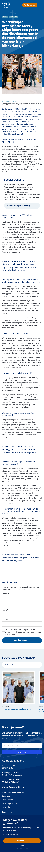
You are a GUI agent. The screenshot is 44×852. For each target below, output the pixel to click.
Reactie (5, 594)
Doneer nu (31, 5)
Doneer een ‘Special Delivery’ (18, 206)
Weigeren (22, 845)
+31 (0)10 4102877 (12, 772)
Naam (5, 610)
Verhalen (14, 101)
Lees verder (17, 691)
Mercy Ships (6, 101)
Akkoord (20, 841)
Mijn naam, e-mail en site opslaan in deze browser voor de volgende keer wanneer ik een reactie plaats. (23, 632)
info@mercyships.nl (15, 775)
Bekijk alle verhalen (13, 665)
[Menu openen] (40, 5)
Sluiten (16, 834)
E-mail (5, 620)
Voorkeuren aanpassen (22, 848)
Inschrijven (22, 752)
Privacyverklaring (8, 834)
